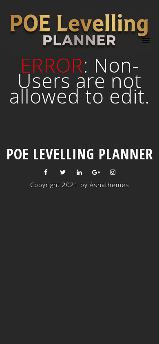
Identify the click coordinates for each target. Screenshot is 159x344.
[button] (144, 40)
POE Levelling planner (80, 153)
